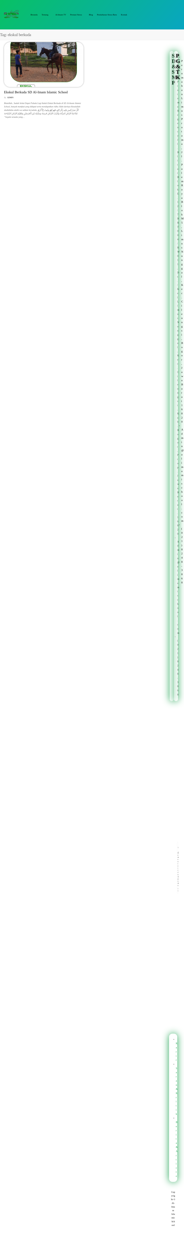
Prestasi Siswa (76, 15)
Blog (91, 15)
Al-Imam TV (60, 15)
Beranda (34, 15)
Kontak (124, 15)
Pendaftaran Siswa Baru (107, 15)
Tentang (45, 15)
